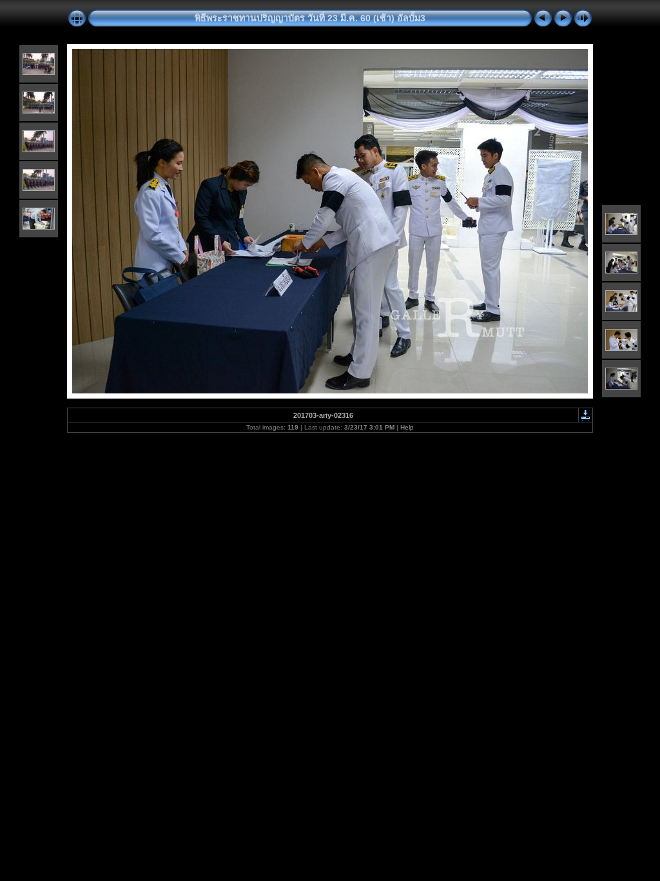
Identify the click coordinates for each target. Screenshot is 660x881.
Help (407, 427)
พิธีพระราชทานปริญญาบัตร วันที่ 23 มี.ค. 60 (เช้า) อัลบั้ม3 (310, 18)
